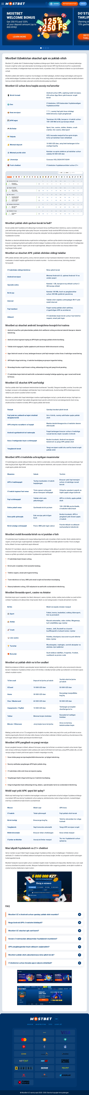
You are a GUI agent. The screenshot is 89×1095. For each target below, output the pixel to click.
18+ (56, 1019)
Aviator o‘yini (40, 1024)
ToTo (50, 1024)
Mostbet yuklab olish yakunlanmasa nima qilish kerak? (31, 955)
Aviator (30, 1024)
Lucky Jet (58, 1024)
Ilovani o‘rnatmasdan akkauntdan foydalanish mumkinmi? (32, 939)
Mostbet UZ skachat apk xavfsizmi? (23, 931)
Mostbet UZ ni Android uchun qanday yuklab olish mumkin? (33, 914)
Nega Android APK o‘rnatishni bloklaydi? (25, 922)
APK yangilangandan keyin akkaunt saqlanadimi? (28, 947)
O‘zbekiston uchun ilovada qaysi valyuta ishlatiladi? (30, 963)
